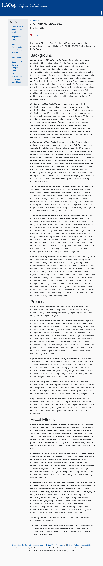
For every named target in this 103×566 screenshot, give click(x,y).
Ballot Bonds (16, 57)
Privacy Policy (73, 545)
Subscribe (16, 545)
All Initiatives (35, 20)
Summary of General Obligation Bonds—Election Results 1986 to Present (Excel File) (16, 72)
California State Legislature (33, 545)
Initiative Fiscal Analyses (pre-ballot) (17, 29)
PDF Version (37, 36)
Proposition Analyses (16, 38)
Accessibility (86, 545)
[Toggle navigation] (98, 13)
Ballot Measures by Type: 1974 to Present (16, 48)
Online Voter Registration (55, 545)
